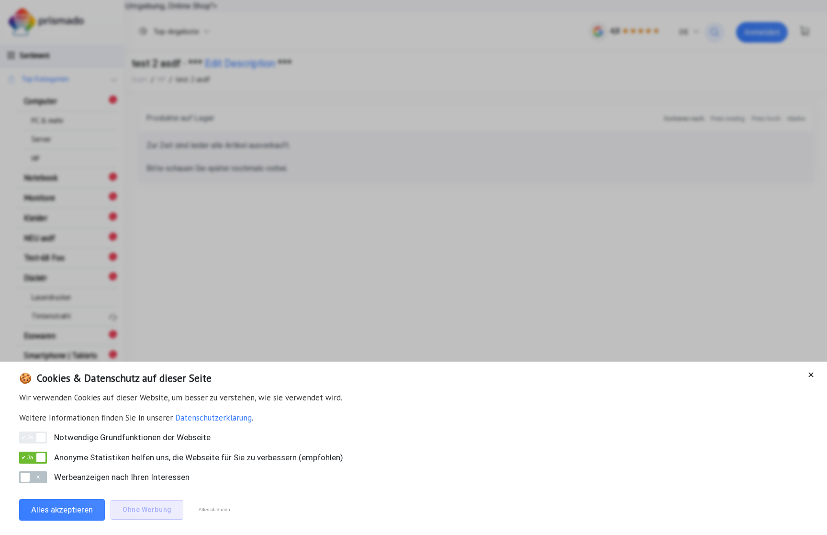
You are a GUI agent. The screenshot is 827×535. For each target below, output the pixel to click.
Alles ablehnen (214, 509)
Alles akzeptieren (62, 509)
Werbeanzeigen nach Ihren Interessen (122, 477)
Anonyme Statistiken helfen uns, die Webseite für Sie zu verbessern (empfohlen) (198, 457)
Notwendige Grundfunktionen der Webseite (132, 437)
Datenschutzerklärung (213, 417)
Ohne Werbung (147, 509)
